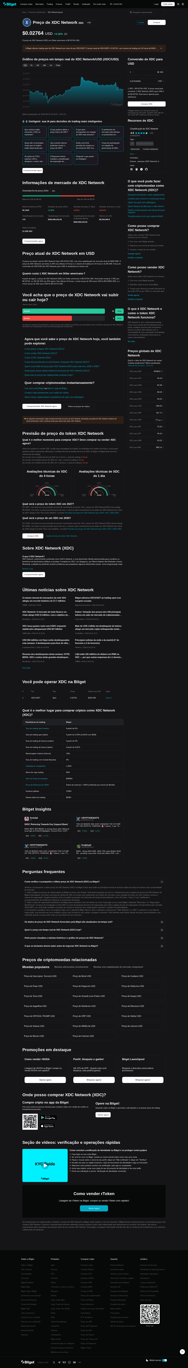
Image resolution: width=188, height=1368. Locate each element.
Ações (53, 1282)
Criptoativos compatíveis (35, 766)
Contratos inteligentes (150, 149)
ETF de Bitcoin (87, 1317)
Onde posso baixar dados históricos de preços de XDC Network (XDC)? (57, 371)
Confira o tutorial (135, 258)
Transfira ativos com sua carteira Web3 (145, 216)
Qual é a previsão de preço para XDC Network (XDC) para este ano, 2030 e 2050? (62, 366)
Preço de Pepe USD (33, 986)
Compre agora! (134, 254)
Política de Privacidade (149, 1291)
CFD (53, 1274)
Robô (53, 1313)
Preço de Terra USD (33, 996)
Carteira (54, 1330)
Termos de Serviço (147, 1296)
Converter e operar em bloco (62, 1287)
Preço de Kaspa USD (131, 996)
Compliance (145, 1278)
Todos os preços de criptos (79, 406)
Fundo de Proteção (29, 1304)
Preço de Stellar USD (131, 1016)
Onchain (54, 1278)
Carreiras (25, 1278)
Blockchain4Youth (28, 1326)
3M (44, 65)
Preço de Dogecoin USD (84, 986)
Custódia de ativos (117, 1304)
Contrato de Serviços (148, 1265)
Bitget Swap (55, 1339)
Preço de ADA (86, 1330)
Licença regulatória (148, 1282)
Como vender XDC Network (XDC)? (41, 353)
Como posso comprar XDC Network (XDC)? (44, 349)
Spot (53, 1265)
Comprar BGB (86, 1287)
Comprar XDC (33, 536)
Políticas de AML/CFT (149, 1287)
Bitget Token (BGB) (29, 1291)
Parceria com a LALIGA (30, 1317)
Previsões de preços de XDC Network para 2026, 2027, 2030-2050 (92, 513)
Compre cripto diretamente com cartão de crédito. (47, 393)
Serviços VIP (115, 1287)
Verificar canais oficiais (119, 1274)
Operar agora (103, 1115)
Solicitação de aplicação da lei (152, 1269)
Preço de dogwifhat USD (35, 1006)
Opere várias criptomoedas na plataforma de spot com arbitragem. (54, 397)
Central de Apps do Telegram (62, 1343)
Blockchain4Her (27, 1330)
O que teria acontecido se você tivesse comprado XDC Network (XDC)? (57, 362)
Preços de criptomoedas (37, 12)
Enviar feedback (116, 1265)
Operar (109, 698)
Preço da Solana (87, 1335)
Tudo (58, 65)
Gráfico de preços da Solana (92, 1309)
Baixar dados (115, 1309)
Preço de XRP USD (82, 1016)
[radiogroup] (141, 133)
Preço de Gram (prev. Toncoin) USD (40, 976)
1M (37, 65)
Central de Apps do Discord (62, 1348)
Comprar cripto (87, 1265)
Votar (119, 311)
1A (51, 65)
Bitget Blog (25, 1287)
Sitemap (24, 1335)
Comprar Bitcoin (87, 1269)
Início (24, 12)
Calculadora (85, 1313)
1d (25, 65)
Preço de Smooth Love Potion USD (89, 996)
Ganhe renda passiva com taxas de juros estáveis (146, 211)
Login (156, 4)
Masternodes (135, 149)
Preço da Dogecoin (88, 1343)
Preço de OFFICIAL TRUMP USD (39, 1016)
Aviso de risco (145, 1300)
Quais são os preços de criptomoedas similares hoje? (49, 375)
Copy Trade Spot (58, 1300)
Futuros (54, 1269)
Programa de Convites (119, 1317)
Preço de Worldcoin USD (84, 1006)
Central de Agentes (58, 1322)
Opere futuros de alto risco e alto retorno (146, 206)
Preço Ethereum (87, 1304)
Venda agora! (133, 295)
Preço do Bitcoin (87, 1300)
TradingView (56, 1335)
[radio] (136, 133)
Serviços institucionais (119, 1296)
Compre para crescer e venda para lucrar (146, 199)
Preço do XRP (86, 1322)
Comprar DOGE (87, 1278)
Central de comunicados (31, 1296)
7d (31, 65)
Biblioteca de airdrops (59, 1352)
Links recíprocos (27, 1313)
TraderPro (55, 1326)
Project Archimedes (118, 1300)
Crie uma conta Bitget (34, 388)
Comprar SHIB (86, 1291)
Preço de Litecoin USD (132, 1026)
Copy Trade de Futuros (60, 1304)
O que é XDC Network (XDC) (38, 358)
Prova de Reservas (29, 1300)
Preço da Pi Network (89, 1326)
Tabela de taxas (116, 1322)
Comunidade (26, 1274)
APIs (53, 1317)
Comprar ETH (86, 1274)
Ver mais (131, 341)
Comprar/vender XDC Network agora (42, 406)
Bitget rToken (86, 1348)
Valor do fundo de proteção (37, 779)
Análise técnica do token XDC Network (61, 536)
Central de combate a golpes (122, 1278)
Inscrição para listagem (119, 1282)
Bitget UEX (25, 1309)
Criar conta (167, 4)
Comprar (156, 22)
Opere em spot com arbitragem (142, 202)
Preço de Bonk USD (82, 976)
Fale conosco (26, 1269)
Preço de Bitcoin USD (34, 1036)
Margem (54, 1291)
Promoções (115, 1313)
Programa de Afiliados (119, 1291)
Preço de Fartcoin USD (83, 1036)
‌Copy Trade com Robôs (60, 1309)
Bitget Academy (27, 1282)
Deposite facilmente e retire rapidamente (146, 195)
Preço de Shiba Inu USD (133, 986)
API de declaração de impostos (123, 1326)
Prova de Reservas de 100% (37, 785)
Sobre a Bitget (27, 1265)
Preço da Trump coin (89, 1339)
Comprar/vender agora (32, 170)
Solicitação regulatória (149, 1274)
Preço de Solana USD (34, 1026)
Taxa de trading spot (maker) (37, 728)
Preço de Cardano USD (132, 976)
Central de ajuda (117, 1269)
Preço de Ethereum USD (133, 1006)
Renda (53, 1296)
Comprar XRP (86, 1282)
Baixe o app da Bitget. (57, 388)
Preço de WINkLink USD (84, 1026)
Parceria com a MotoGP (31, 1322)
